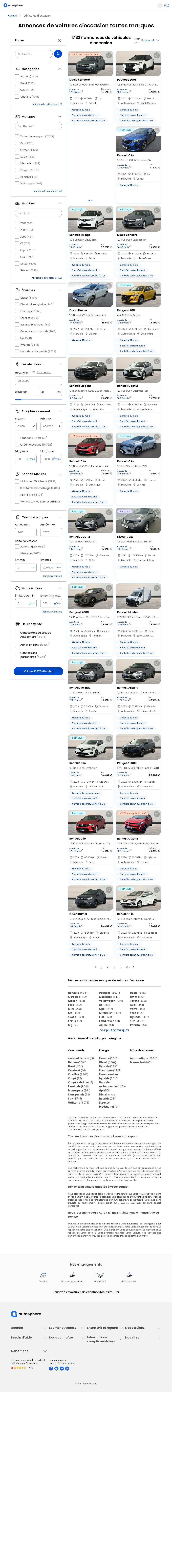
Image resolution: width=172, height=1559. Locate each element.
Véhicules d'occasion (22, 1367)
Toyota (138, 1012)
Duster (28, 273)
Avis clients (55, 1437)
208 (26, 239)
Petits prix (32, 505)
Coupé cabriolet (80, 1112)
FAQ (13, 1431)
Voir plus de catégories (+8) (47, 114)
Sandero (29, 280)
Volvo (137, 1020)
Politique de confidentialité (25, 1484)
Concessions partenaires (33, 665)
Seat (136, 1024)
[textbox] (50, 402)
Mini (75, 1020)
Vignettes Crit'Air (96, 1435)
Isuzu (74, 1060)
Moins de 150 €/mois (38, 491)
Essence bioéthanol (35, 334)
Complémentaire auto (136, 1384)
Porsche (138, 1036)
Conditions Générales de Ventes (28, 1501)
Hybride (29, 354)
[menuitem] (36, 17)
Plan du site (17, 1518)
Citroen (29, 159)
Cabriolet (77, 1100)
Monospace (79, 1120)
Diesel (28, 307)
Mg (73, 1036)
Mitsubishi (110, 1024)
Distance (21, 402)
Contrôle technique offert (100, 1384)
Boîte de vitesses (26, 551)
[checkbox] (17, 86)
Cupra (75, 1040)
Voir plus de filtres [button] (52, 585)
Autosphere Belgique (136, 1442)
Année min (22, 535)
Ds (104, 1016)
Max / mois (47, 461)
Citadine (78, 1104)
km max (45, 570)
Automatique (32, 556)
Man (104, 1060)
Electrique (30, 321)
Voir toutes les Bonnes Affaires (40, 512)
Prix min (20, 429)
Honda (106, 1052)
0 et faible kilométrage (40, 498)
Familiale (78, 1116)
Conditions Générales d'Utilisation (22, 1477)
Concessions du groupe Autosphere (35, 645)
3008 (26, 246)
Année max (47, 535)
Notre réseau (128, 17)
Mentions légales (20, 1513)
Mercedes (30, 173)
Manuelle (30, 563)
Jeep (74, 1044)
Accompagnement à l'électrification (135, 1397)
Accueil (12, 26)
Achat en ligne (35, 655)
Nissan (76, 1012)
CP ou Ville (22, 383)
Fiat (105, 1028)
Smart (136, 1048)
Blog (127, 1457)
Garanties (130, 1372)
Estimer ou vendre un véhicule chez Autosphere (65, 1368)
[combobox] (38, 391)
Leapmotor (77, 1048)
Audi (137, 1016)
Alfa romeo (140, 1040)
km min (20, 570)
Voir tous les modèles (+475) (46, 287)
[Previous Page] (82, 978)
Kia (74, 1024)
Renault (29, 186)
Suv (75, 1128)
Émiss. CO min (24, 606)
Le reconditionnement (98, 1429)
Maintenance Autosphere (100, 1372)
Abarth (106, 1048)
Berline (29, 86)
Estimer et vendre (36, 17)
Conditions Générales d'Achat (26, 1507)
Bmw (26, 153)
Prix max (45, 429)
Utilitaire (29, 106)
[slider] (22, 410)
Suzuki (137, 1032)
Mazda (106, 1040)
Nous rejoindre (56, 1448)
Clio (26, 266)
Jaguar (106, 1044)
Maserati (138, 1044)
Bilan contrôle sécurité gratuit (103, 1378)
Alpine (106, 1036)
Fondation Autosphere (137, 1425)
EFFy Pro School (133, 1431)
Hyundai (139, 1028)
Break (27, 93)
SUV (27, 99)
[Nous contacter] (165, 6)
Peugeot (29, 180)
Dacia (27, 166)
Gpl (26, 347)
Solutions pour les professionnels (135, 1406)
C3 (25, 253)
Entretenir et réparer (70, 17)
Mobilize (107, 1056)
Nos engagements (59, 1431)
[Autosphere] (16, 7)
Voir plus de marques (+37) (48, 201)
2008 (26, 233)
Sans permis (79, 1124)
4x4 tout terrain (81, 1088)
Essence (29, 327)
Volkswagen (31, 193)
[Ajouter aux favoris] (109, 67)
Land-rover (109, 1032)
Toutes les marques (37, 146)
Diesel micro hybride (36, 314)
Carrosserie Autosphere (100, 1389)
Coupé (75, 1108)
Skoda (76, 1028)
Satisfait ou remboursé (137, 1378)
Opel (106, 1020)
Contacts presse (58, 1442)
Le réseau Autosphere (137, 1437)
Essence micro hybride (38, 341)
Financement (132, 1367)
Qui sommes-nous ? (59, 1425)
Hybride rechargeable (38, 361)
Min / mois (21, 461)
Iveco (74, 1056)
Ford (75, 1016)
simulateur (126, 1223)
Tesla (135, 1052)
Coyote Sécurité (133, 1389)
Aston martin (141, 1056)
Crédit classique (36, 455)
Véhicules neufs (19, 1372)
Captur (27, 260)
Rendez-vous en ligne (98, 1367)
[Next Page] (147, 978)
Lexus (75, 1032)
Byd (73, 1052)
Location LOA (33, 448)
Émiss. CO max (50, 606)
